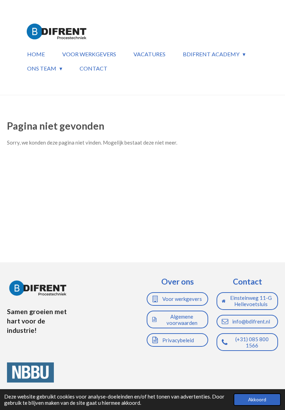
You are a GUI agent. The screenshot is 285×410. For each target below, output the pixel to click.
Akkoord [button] (257, 399)
